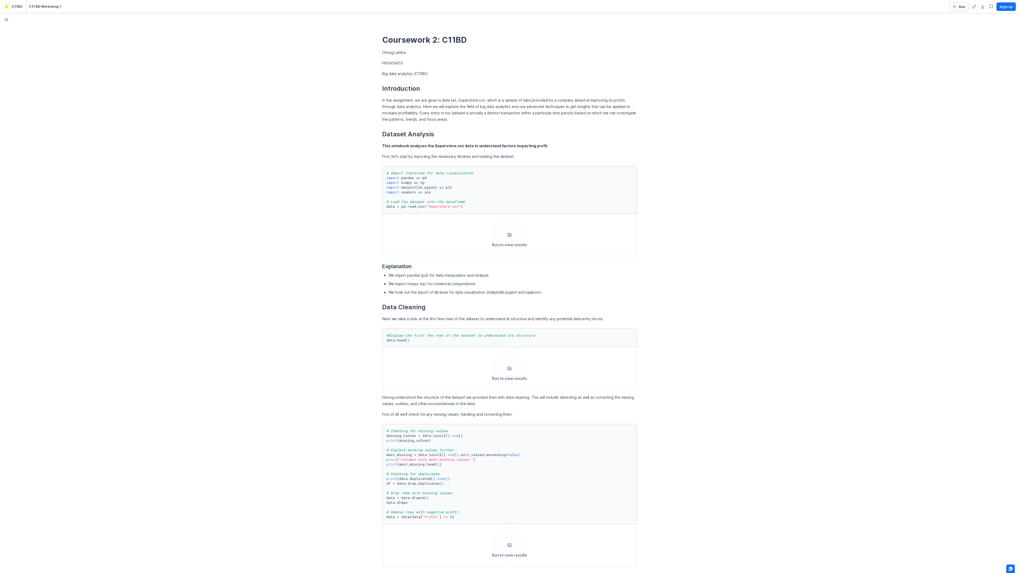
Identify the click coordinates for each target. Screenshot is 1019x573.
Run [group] (962, 7)
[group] (974, 6)
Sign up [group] (1006, 7)
